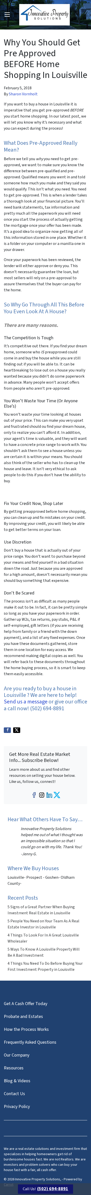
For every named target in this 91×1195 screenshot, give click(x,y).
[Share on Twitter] (16, 730)
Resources (14, 1068)
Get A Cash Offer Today (25, 1004)
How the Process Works (26, 1029)
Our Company (16, 1055)
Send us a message (26, 702)
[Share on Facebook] (7, 730)
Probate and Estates (23, 1016)
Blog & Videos (17, 1081)
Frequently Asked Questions (30, 1042)
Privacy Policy (17, 1106)
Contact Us (14, 1094)
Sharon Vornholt (23, 94)
